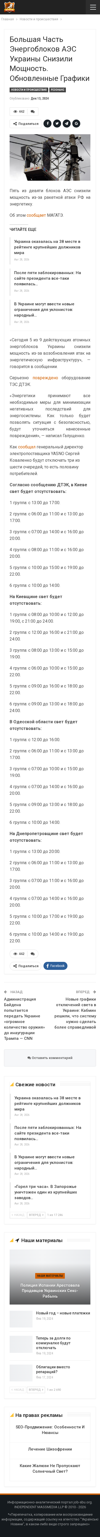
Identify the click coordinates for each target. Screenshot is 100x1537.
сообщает (36, 215)
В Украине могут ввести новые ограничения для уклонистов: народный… (44, 310)
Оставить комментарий (52, 1058)
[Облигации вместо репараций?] (21, 1373)
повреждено (45, 377)
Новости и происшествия (29, 89)
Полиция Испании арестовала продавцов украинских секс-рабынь (50, 1291)
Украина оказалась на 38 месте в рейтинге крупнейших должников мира (47, 247)
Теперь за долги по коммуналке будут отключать (53, 1343)
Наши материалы (50, 1276)
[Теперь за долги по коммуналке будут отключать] (21, 1344)
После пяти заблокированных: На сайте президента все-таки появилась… (47, 278)
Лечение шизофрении (50, 1449)
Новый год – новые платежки (63, 1313)
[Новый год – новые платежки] (21, 1319)
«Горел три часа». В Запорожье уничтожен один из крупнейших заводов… (45, 1192)
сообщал (26, 446)
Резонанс (57, 89)
